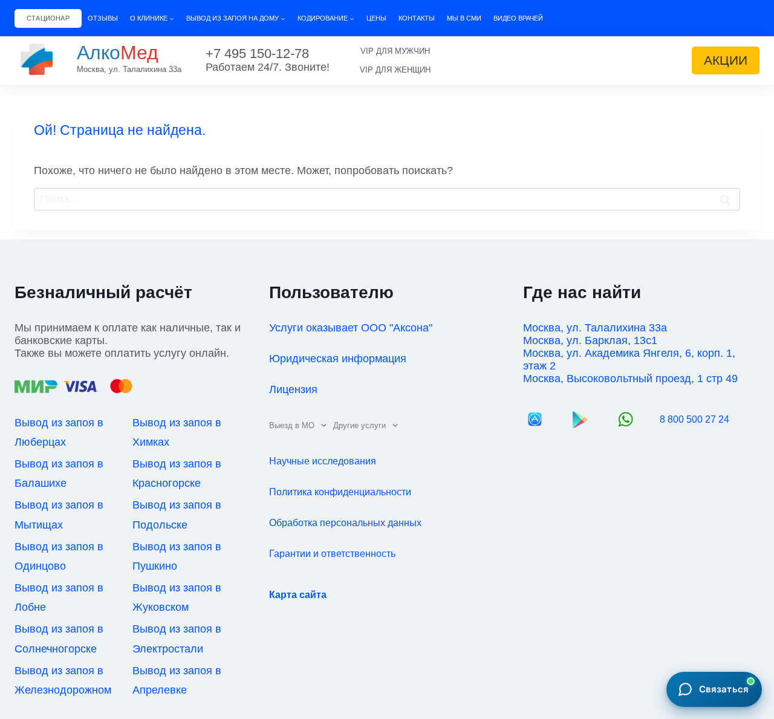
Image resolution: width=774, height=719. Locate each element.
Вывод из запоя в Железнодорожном (63, 680)
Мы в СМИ (464, 18)
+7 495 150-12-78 (257, 53)
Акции (725, 60)
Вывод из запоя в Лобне (59, 597)
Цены (376, 18)
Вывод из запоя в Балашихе (59, 473)
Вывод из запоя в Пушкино (176, 556)
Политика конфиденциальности (340, 492)
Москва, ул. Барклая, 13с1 (590, 340)
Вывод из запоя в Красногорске (176, 473)
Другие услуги (359, 425)
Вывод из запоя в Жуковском (176, 597)
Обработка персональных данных (345, 523)
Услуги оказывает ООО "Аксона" (350, 328)
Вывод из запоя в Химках (176, 432)
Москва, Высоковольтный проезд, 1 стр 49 (630, 379)
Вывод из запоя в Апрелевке (176, 680)
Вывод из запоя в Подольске (176, 514)
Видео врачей (518, 18)
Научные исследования (322, 461)
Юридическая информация (337, 359)
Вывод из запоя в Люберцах (59, 432)
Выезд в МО (291, 425)
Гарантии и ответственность (332, 553)
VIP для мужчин (395, 51)
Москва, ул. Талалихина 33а (129, 69)
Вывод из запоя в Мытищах (59, 514)
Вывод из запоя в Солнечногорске (59, 638)
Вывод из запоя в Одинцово (59, 556)
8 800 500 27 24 (694, 419)
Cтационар (48, 18)
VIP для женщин (395, 69)
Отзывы (103, 18)
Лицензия (293, 389)
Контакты (416, 18)
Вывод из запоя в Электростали (176, 638)
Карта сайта (298, 595)
